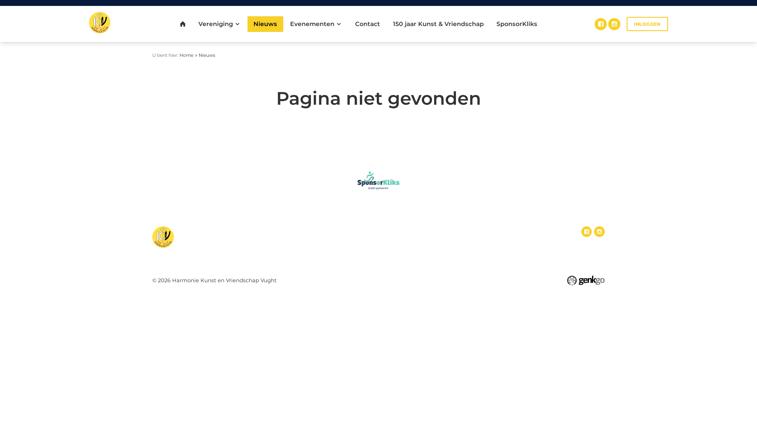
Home (186, 55)
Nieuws (207, 55)
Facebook (601, 24)
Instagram (614, 24)
